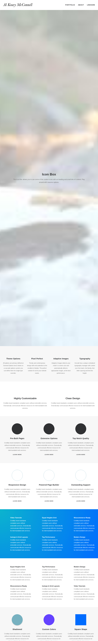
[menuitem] (70, 5)
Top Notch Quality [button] (81, 438)
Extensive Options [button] (49, 438)
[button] (17, 428)
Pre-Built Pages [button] (17, 438)
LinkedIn (91, 5)
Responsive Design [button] (17, 485)
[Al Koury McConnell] (17, 5)
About (81, 5)
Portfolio (70, 5)
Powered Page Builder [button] (49, 485)
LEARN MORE (17, 454)
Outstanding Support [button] (80, 485)
